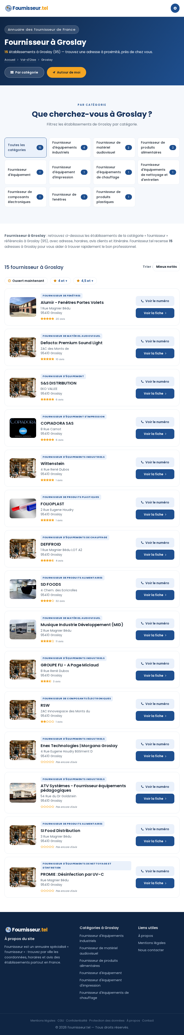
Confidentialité (76, 1020)
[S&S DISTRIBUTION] (23, 388)
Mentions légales (152, 943)
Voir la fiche (153, 313)
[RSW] (23, 710)
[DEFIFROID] (23, 549)
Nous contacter (151, 950)
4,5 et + (87, 281)
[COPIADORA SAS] (23, 428)
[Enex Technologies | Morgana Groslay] (23, 750)
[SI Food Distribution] (23, 835)
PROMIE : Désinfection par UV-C (72, 874)
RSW (45, 705)
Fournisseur (30, 8)
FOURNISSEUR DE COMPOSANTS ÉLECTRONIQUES (77, 698)
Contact (148, 1020)
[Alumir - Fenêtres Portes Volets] (23, 307)
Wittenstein (52, 463)
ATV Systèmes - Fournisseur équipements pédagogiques (83, 788)
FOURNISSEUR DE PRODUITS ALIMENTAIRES (73, 577)
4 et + (62, 281)
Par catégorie (26, 72)
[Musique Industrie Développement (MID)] (23, 629)
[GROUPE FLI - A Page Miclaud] (23, 669)
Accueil (9, 60)
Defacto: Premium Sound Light (72, 343)
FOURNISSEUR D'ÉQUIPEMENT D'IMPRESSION (74, 416)
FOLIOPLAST (52, 504)
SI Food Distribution (60, 830)
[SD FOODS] (23, 589)
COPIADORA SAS (57, 423)
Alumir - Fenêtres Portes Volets (72, 302)
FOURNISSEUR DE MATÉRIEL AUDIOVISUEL (71, 336)
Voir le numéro (157, 301)
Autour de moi (68, 72)
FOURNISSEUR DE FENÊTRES (62, 295)
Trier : (148, 266)
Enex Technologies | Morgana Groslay (79, 745)
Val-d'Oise (28, 60)
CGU (60, 1020)
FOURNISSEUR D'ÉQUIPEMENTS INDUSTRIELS (74, 457)
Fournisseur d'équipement (101, 973)
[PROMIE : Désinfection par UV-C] (23, 877)
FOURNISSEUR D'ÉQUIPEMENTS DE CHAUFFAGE (75, 537)
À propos (145, 935)
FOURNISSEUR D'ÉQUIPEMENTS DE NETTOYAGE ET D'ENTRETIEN (77, 865)
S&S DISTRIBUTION (59, 383)
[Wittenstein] (23, 468)
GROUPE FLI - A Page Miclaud (70, 665)
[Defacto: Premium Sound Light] (23, 347)
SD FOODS (51, 584)
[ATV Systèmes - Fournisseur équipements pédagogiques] (23, 793)
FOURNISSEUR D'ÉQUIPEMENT (63, 376)
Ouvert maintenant (28, 281)
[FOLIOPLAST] (23, 508)
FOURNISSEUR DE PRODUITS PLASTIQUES (71, 497)
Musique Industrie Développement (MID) (82, 624)
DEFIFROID (51, 544)
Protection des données (107, 1020)
